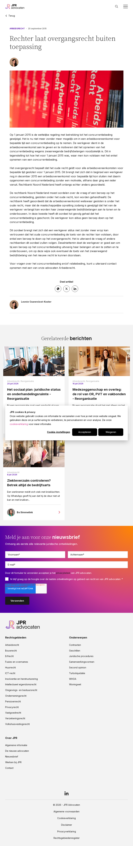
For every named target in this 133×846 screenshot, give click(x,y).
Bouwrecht (11, 650)
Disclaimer (66, 825)
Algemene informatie (16, 745)
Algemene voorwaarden (66, 811)
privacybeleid (63, 573)
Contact (9, 768)
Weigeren (111, 432)
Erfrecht (9, 656)
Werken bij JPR (13, 762)
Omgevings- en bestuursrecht (21, 690)
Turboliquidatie (77, 673)
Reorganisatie (27, 381)
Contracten (75, 645)
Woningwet (75, 684)
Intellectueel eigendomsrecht (20, 684)
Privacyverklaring (66, 831)
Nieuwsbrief (11, 756)
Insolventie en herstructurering (21, 679)
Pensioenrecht (13, 701)
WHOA (72, 679)
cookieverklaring (19, 424)
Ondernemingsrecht (15, 696)
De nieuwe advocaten (17, 751)
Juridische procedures (81, 656)
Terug (11, 16)
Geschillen (74, 650)
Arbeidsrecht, (13, 381)
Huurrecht (10, 667)
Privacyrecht (12, 707)
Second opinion (77, 667)
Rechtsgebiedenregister (67, 838)
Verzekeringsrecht (15, 718)
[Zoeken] (116, 6)
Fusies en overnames (16, 662)
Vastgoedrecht (13, 712)
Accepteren (84, 432)
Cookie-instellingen (58, 432)
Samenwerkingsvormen (81, 662)
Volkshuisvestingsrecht (17, 724)
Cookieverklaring (66, 818)
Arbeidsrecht (17, 29)
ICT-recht (10, 673)
